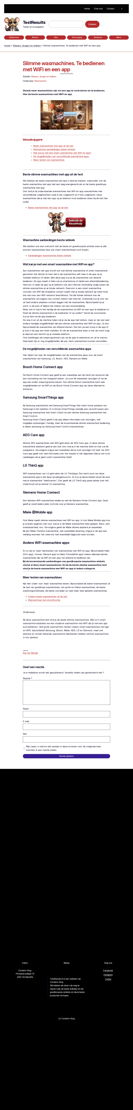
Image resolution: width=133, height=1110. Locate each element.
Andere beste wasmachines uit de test (47, 596)
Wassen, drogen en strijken (27, 45)
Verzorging (77, 37)
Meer (119, 37)
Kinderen (98, 37)
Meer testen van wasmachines (48, 160)
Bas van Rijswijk (30, 653)
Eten (56, 37)
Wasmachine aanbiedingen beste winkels (54, 149)
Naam (26, 708)
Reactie (27, 678)
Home (7, 45)
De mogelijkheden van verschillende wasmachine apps (61, 156)
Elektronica (14, 37)
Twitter (108, 979)
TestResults (34, 22)
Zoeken (92, 24)
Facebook (108, 970)
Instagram (108, 974)
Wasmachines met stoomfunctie (44, 600)
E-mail (26, 721)
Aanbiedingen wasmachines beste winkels (49, 255)
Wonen (35, 37)
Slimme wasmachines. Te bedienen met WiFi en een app (64, 66)
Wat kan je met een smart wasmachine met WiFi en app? (62, 153)
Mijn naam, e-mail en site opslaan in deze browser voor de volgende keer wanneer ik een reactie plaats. (63, 748)
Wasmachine (40, 81)
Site (25, 734)
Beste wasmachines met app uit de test (53, 145)
